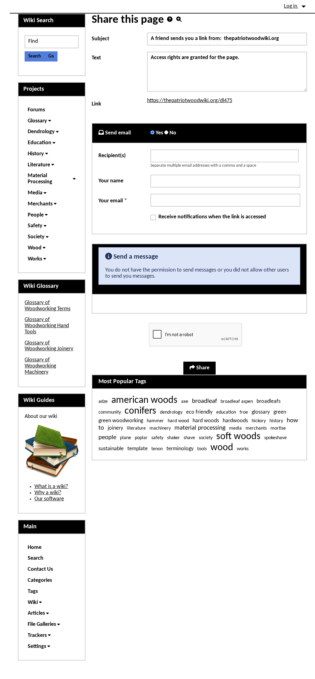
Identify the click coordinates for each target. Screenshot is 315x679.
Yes (158, 133)
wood (221, 448)
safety (157, 437)
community (109, 412)
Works (35, 259)
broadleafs (269, 401)
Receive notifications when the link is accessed (212, 217)
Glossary (38, 121)
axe (184, 401)
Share (202, 368)
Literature (39, 165)
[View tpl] (179, 20)
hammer (155, 421)
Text (96, 58)
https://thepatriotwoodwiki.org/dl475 (189, 100)
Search (35, 558)
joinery (115, 428)
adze (103, 401)
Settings (37, 646)
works (243, 449)
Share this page (128, 20)
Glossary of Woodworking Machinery (40, 366)
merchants (256, 428)
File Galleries (42, 624)
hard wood (178, 421)
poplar (141, 437)
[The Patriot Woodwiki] (16, 3)
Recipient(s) (112, 155)
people (107, 437)
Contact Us (40, 569)
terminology (179, 448)
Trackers (38, 635)
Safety (36, 225)
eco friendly (199, 412)
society (206, 437)
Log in (291, 6)
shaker (173, 437)
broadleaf (204, 401)
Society (37, 237)
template (137, 448)
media (235, 428)
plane (125, 437)
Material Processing (41, 179)
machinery (160, 428)
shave (189, 437)
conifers (140, 411)
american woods (144, 400)
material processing (199, 428)
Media (36, 193)
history (276, 421)
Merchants (41, 204)
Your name (110, 181)
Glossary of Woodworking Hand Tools (47, 326)
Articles (37, 613)
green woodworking (120, 420)
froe (244, 412)
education (226, 412)
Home (35, 547)
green (279, 412)
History (36, 154)
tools (202, 449)
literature (136, 428)
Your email (112, 200)
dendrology (171, 412)
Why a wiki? (47, 492)
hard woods (206, 420)
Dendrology (42, 131)
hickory (259, 421)
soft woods (238, 437)
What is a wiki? (51, 486)
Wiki (33, 602)
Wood (35, 248)
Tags (33, 591)
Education (40, 142)
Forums (36, 110)
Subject (100, 39)
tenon (157, 449)
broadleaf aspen (237, 401)
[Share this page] (169, 20)
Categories (40, 580)
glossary (261, 412)
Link (96, 104)
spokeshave (275, 437)
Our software (49, 499)
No (172, 133)
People (36, 215)
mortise (278, 428)
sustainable (111, 448)
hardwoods (235, 420)
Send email (117, 133)
